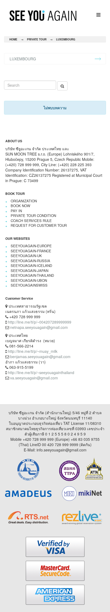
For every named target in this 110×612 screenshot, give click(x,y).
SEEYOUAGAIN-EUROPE (31, 245)
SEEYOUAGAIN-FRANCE (31, 250)
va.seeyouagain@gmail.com (34, 377)
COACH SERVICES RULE (31, 220)
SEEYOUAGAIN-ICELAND (31, 265)
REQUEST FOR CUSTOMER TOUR (39, 225)
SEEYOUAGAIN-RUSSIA (30, 260)
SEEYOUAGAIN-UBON (29, 280)
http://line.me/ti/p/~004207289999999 (39, 322)
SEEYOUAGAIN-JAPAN (29, 270)
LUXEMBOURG (65, 39)
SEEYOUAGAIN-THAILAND (32, 275)
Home (13, 39)
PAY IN (16, 210)
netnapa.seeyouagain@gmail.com (39, 327)
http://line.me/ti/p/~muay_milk (32, 351)
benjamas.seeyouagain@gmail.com (40, 356)
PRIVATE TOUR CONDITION (33, 215)
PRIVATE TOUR (36, 39)
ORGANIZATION (24, 200)
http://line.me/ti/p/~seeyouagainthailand (41, 372)
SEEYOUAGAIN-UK (26, 255)
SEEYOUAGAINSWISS (29, 285)
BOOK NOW (20, 205)
